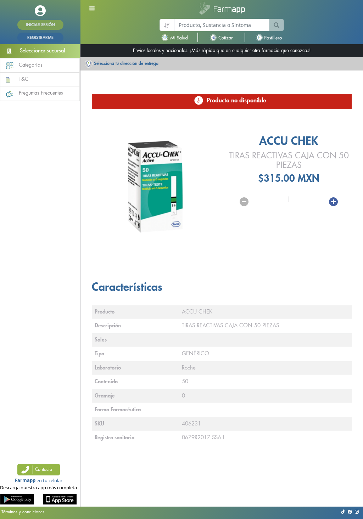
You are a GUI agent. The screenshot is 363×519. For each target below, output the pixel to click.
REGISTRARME (40, 37)
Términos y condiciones (22, 512)
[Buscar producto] (276, 25)
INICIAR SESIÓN (40, 25)
